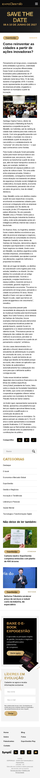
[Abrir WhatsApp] (34, 772)
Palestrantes (9, 741)
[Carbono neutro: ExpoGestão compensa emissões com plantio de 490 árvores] (20, 545)
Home (6, 732)
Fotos (23, 737)
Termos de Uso (15, 770)
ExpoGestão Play (28, 741)
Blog (23, 732)
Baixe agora (16, 653)
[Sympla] (6, 752)
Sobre (6, 737)
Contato (7, 746)
